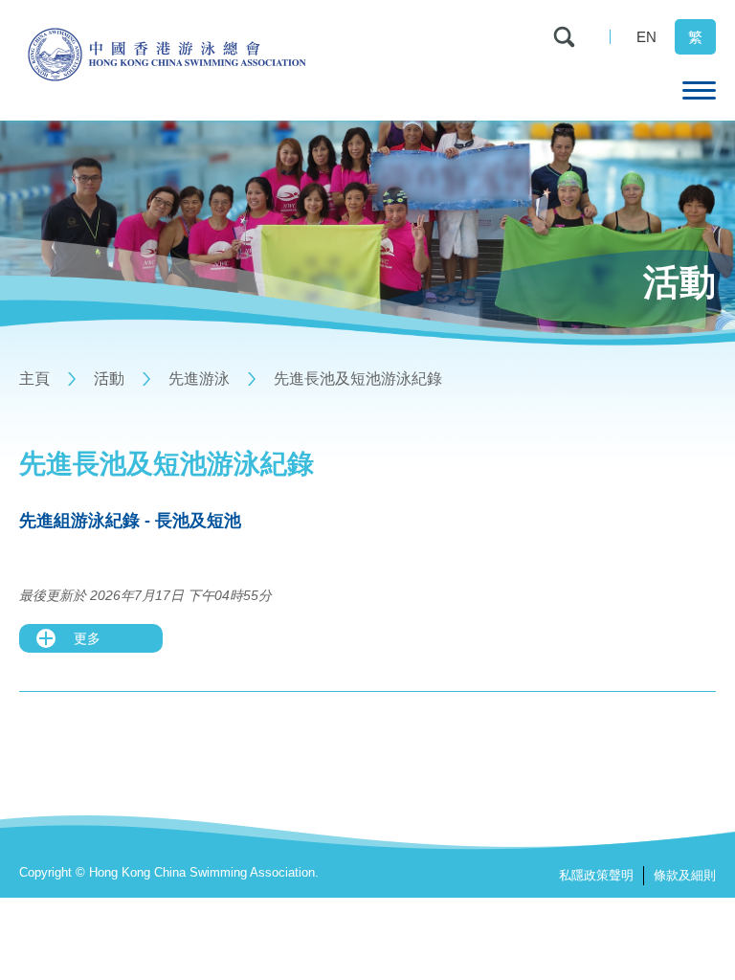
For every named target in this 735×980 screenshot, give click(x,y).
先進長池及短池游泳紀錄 (358, 378)
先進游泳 (199, 378)
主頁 (34, 378)
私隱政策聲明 (596, 875)
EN (646, 37)
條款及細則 (685, 875)
